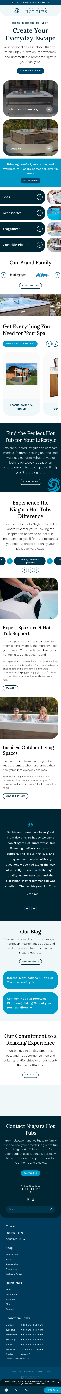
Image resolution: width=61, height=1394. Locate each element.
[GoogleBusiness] (32, 1200)
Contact (10, 1309)
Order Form (40, 245)
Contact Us (30, 1173)
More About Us (30, 286)
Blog (8, 1304)
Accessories (12, 1264)
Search (48, 1371)
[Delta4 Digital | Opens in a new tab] (30, 1377)
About (9, 1289)
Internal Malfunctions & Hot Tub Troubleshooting (30, 980)
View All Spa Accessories (20, 344)
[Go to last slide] (27, 908)
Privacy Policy (15, 1371)
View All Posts (30, 962)
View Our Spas (30, 482)
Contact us (14, 1239)
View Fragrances (40, 229)
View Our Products (30, 70)
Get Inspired (30, 180)
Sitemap (39, 1371)
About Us (15, 148)
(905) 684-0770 (14, 1233)
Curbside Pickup (14, 1274)
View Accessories (40, 213)
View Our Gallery (15, 796)
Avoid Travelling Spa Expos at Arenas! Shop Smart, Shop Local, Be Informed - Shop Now (30, 1382)
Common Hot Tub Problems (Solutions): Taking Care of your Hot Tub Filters (29, 1003)
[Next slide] (55, 344)
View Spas (40, 197)
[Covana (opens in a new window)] (42, 275)
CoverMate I (21, 409)
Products (52, 1390)
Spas (8, 1259)
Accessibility (28, 1371)
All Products (12, 1254)
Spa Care (11, 688)
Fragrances (11, 1269)
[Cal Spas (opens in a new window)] (18, 275)
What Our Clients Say (23, 109)
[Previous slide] (49, 344)
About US (30, 1075)
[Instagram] (28, 1200)
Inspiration (11, 1294)
